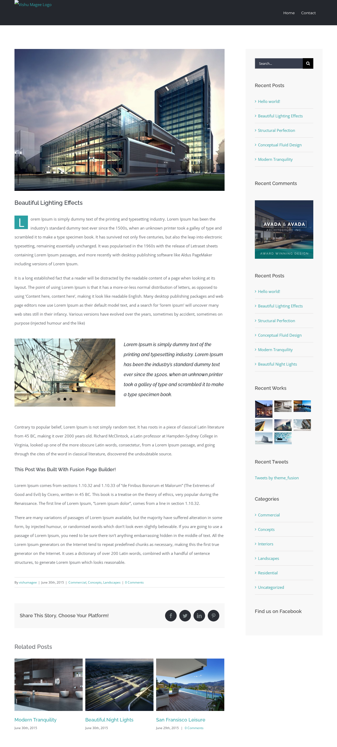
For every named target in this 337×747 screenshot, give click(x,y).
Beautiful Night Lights (38, 720)
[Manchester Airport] (283, 425)
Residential (268, 572)
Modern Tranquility (275, 159)
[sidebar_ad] (284, 202)
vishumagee (28, 582)
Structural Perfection (179, 720)
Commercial (77, 582)
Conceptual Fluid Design (280, 144)
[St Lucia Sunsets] (302, 406)
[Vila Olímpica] (283, 438)
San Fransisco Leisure (110, 720)
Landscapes (112, 582)
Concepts (95, 582)
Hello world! (269, 101)
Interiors (265, 543)
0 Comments (134, 582)
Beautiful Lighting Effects (280, 115)
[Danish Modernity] (264, 425)
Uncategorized (271, 587)
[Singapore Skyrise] (283, 406)
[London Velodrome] (302, 425)
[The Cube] (264, 438)
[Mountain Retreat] (264, 409)
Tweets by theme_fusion (277, 477)
